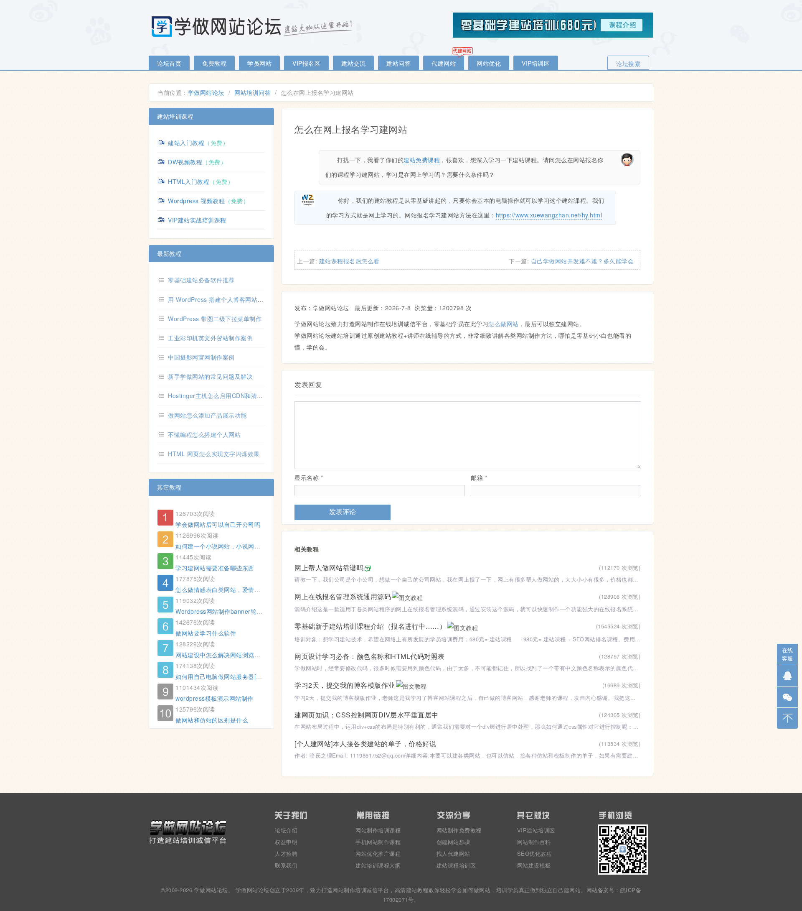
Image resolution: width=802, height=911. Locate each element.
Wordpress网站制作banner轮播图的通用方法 (237, 611)
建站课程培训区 (456, 865)
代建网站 (443, 63)
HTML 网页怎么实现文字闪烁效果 (214, 453)
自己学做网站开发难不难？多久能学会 (582, 261)
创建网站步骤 (453, 842)
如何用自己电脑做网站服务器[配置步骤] (228, 676)
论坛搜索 (628, 63)
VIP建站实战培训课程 (197, 220)
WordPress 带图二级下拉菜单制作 (214, 318)
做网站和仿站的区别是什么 (211, 720)
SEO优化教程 (534, 853)
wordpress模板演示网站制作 (214, 698)
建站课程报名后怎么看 (349, 261)
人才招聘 (286, 853)
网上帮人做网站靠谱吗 (328, 567)
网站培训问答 (252, 92)
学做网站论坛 (206, 92)
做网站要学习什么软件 (205, 633)
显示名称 (308, 477)
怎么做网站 (503, 323)
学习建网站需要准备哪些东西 (214, 568)
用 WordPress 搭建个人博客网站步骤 (218, 299)
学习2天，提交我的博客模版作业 (344, 685)
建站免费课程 (422, 160)
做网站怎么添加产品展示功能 (207, 415)
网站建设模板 (534, 865)
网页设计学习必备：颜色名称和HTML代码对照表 (369, 656)
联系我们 (286, 865)
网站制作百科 (534, 842)
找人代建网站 (453, 853)
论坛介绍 (286, 830)
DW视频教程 (185, 162)
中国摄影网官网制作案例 (201, 357)
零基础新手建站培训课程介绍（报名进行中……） (370, 626)
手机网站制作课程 (378, 842)
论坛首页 (169, 63)
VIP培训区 (536, 63)
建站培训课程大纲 (378, 865)
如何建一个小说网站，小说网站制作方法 (229, 546)
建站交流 (353, 63)
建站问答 (398, 63)
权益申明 (286, 842)
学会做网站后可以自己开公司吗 (217, 524)
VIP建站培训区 (536, 830)
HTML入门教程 (188, 181)
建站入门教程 (186, 142)
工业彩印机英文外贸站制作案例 (210, 338)
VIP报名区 (306, 63)
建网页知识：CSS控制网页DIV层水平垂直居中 (366, 715)
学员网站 (259, 63)
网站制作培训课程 (378, 830)
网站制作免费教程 (459, 830)
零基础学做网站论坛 (253, 26)
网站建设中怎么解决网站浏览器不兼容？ (229, 655)
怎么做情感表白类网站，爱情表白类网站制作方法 (242, 589)
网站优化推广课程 (378, 853)
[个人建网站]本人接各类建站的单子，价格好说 (365, 743)
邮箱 (479, 477)
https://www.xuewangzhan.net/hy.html (549, 215)
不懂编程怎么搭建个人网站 (204, 434)
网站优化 (489, 63)
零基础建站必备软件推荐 (201, 280)
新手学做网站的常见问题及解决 (210, 376)
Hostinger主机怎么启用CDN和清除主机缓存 (227, 395)
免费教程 (214, 63)
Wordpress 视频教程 (196, 200)
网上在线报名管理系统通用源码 (342, 596)
